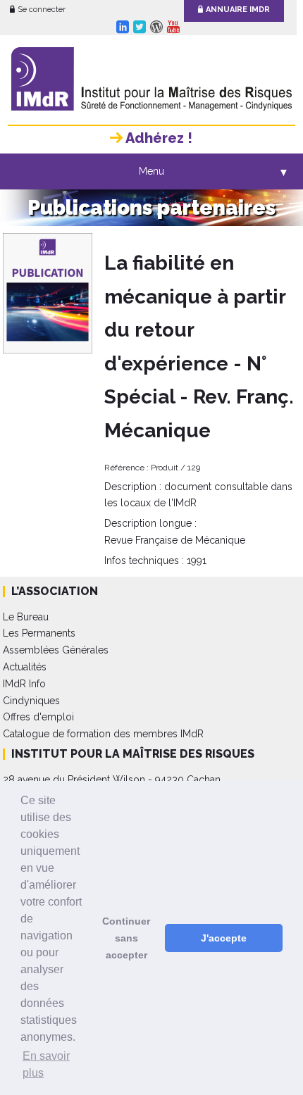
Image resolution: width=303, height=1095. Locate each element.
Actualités (25, 666)
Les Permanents (39, 633)
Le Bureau (26, 616)
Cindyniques (31, 700)
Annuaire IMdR (238, 9)
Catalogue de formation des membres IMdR (103, 733)
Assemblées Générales (56, 650)
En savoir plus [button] (46, 1064)
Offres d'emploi (38, 716)
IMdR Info (24, 683)
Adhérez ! (157, 138)
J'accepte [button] (224, 938)
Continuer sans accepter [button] (126, 938)
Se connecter (42, 9)
